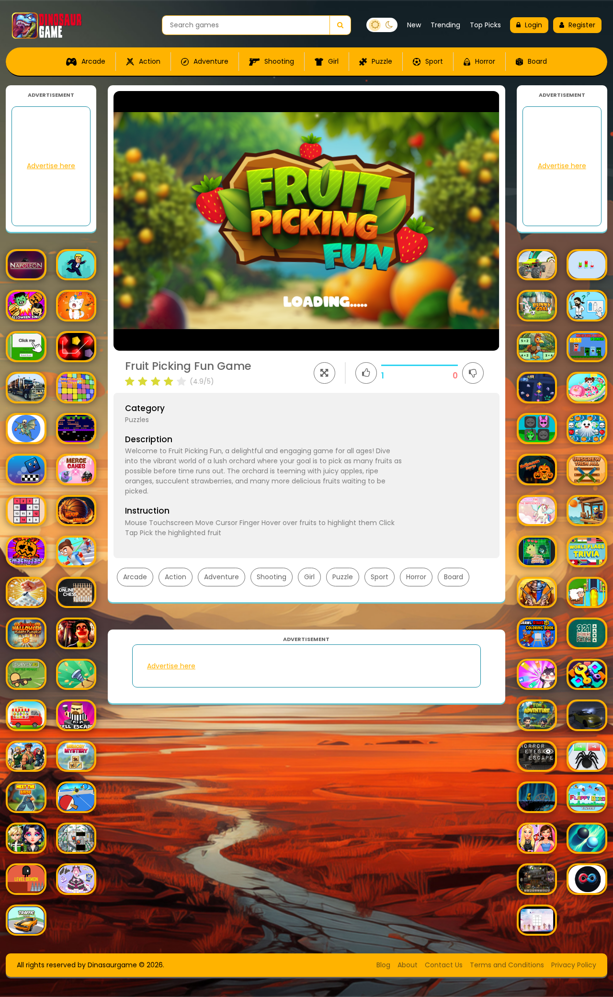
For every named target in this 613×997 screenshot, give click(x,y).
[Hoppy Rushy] (76, 265)
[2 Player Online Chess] (76, 592)
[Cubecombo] (537, 674)
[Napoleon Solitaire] (26, 265)
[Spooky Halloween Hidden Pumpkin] (26, 633)
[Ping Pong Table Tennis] (76, 797)
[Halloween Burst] (587, 429)
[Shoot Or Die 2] (537, 592)
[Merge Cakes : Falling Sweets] (76, 469)
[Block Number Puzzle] (26, 511)
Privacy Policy (573, 965)
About (407, 965)
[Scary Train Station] (537, 879)
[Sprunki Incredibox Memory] (537, 429)
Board (536, 61)
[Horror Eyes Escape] (537, 756)
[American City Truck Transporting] (26, 387)
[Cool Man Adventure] (537, 797)
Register (581, 25)
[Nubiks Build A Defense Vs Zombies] (587, 347)
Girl (332, 61)
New (414, 25)
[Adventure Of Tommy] (537, 715)
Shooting (278, 61)
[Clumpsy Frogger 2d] (76, 429)
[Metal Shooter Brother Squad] (26, 756)
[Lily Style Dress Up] (76, 879)
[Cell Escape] (76, 715)
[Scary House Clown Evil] (76, 633)
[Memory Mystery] (76, 756)
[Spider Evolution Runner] (587, 756)
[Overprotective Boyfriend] (26, 838)
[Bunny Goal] (537, 305)
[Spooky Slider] (76, 838)
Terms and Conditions (507, 965)
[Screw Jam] (76, 674)
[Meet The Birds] (26, 797)
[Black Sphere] (587, 838)
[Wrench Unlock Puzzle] (587, 674)
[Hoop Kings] (76, 511)
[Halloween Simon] (26, 305)
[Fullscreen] (324, 373)
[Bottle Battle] (587, 305)
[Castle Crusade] (26, 429)
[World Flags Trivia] (587, 551)
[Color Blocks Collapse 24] (76, 387)
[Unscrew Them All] (587, 469)
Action (148, 61)
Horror (484, 61)
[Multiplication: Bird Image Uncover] (537, 347)
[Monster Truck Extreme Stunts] (537, 265)
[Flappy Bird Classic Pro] (587, 797)
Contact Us (444, 965)
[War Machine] (587, 511)
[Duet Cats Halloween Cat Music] (76, 305)
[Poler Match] (587, 879)
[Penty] (76, 347)
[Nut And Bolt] (587, 265)
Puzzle (381, 61)
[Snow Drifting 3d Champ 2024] (587, 715)
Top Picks (485, 25)
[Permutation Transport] (26, 715)
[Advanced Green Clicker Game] (26, 347)
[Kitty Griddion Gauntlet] (537, 551)
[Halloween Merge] (537, 469)
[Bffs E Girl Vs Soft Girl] (537, 838)
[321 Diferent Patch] (587, 633)
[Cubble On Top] (26, 469)
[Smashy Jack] (26, 551)
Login (533, 25)
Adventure (210, 61)
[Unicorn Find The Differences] (537, 511)
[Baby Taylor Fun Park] (587, 387)
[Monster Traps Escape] (537, 387)
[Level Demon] (26, 879)
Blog (383, 965)
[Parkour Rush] (76, 551)
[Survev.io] (26, 674)
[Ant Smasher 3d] (26, 592)
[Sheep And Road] (587, 592)
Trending (445, 25)
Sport (433, 61)
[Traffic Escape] (26, 920)
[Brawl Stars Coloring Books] (537, 633)
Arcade (92, 61)
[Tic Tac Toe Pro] (537, 920)
